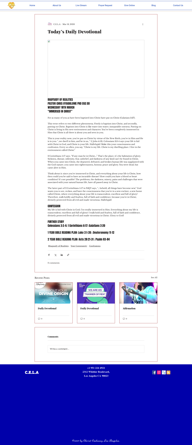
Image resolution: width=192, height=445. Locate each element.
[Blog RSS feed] (168, 373)
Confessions (94, 246)
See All (154, 277)
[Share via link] (68, 255)
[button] (57, 5)
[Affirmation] (138, 293)
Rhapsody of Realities (58, 246)
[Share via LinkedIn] (61, 255)
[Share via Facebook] (49, 255)
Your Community (79, 246)
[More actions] (142, 24)
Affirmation (129, 308)
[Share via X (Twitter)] (55, 255)
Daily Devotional (47, 308)
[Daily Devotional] (53, 293)
